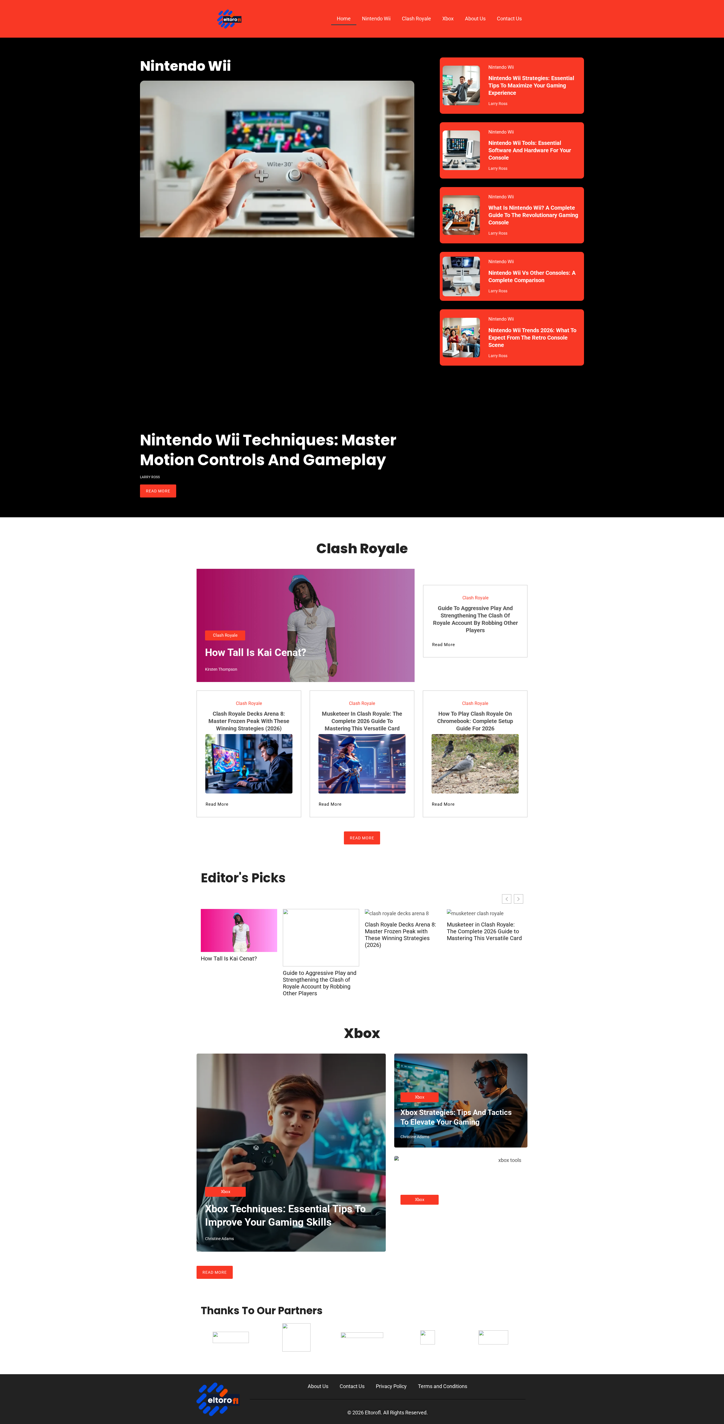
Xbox (448, 19)
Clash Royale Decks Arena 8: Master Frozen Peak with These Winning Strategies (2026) (248, 721)
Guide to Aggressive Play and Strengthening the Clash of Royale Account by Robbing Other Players (319, 983)
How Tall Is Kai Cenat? (255, 653)
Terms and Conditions (442, 1386)
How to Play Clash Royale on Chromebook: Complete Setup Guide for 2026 (475, 721)
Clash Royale (416, 19)
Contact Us (509, 19)
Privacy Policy (391, 1386)
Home (344, 19)
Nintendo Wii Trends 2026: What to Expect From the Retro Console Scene (532, 337)
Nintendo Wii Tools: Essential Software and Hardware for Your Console (529, 150)
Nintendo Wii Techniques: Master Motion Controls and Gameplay (268, 450)
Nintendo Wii (376, 19)
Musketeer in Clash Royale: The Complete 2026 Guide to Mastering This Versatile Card (362, 721)
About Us (475, 19)
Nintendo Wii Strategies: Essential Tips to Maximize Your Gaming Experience (531, 85)
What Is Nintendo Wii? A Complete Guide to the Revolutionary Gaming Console (533, 215)
